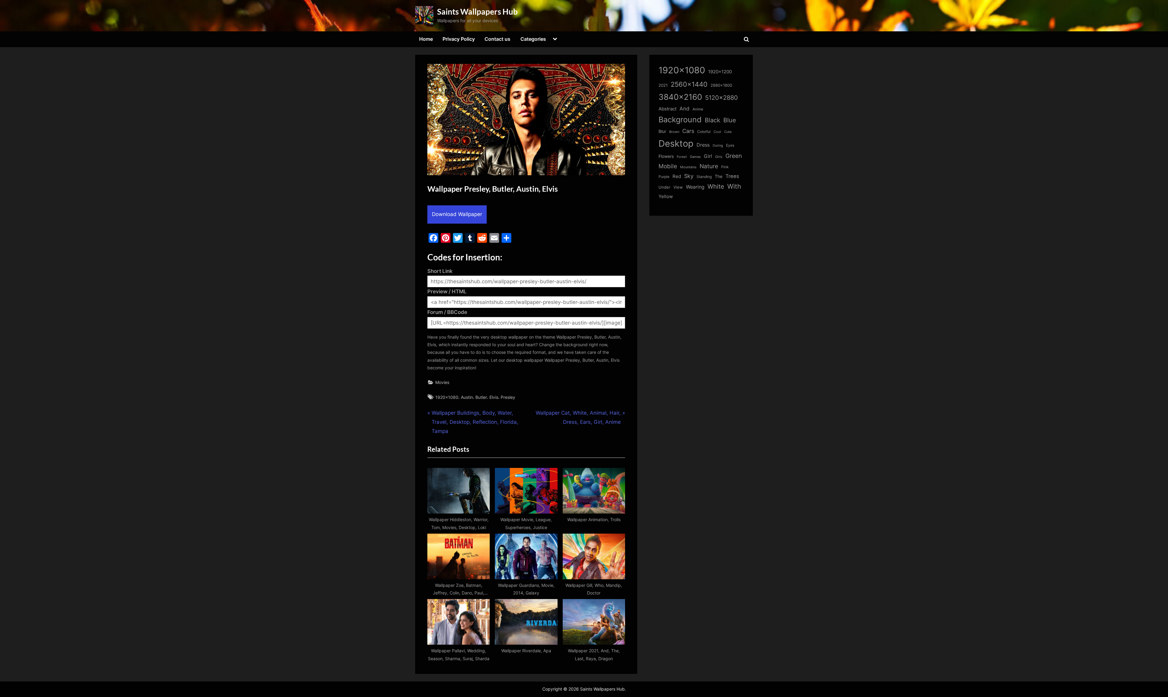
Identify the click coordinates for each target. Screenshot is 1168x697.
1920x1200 (720, 72)
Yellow (666, 196)
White (715, 186)
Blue (729, 120)
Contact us (497, 39)
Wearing (695, 187)
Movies (442, 382)
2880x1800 (721, 85)
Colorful (704, 131)
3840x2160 (680, 97)
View (678, 187)
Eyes (730, 145)
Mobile (668, 166)
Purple (664, 177)
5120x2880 (721, 97)
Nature (709, 166)
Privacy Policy (459, 39)
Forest (682, 157)
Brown (674, 132)
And (685, 108)
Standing (704, 176)
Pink (725, 167)
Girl (708, 156)
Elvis (493, 397)
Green (733, 155)
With (734, 186)
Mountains (688, 167)
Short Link (440, 271)
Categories (533, 39)
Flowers (666, 156)
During (718, 145)
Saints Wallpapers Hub (477, 11)
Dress (703, 145)
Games (695, 157)
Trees (732, 176)
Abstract (667, 109)
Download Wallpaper (457, 214)
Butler (481, 397)
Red (677, 176)
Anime (698, 109)
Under (664, 187)
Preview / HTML (447, 291)
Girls (718, 157)
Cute (728, 132)
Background (680, 119)
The (718, 176)
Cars (688, 131)
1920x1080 (446, 397)
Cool (717, 132)
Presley (508, 397)
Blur (662, 131)
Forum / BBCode (447, 312)
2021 (663, 85)
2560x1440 (689, 84)
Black (712, 120)
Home (426, 39)
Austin (467, 397)
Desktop (676, 143)
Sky (688, 176)
